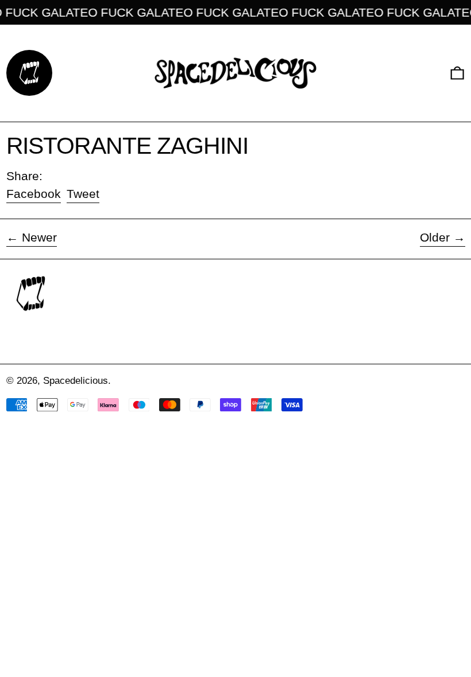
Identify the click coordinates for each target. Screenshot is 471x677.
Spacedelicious (75, 380)
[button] (457, 73)
